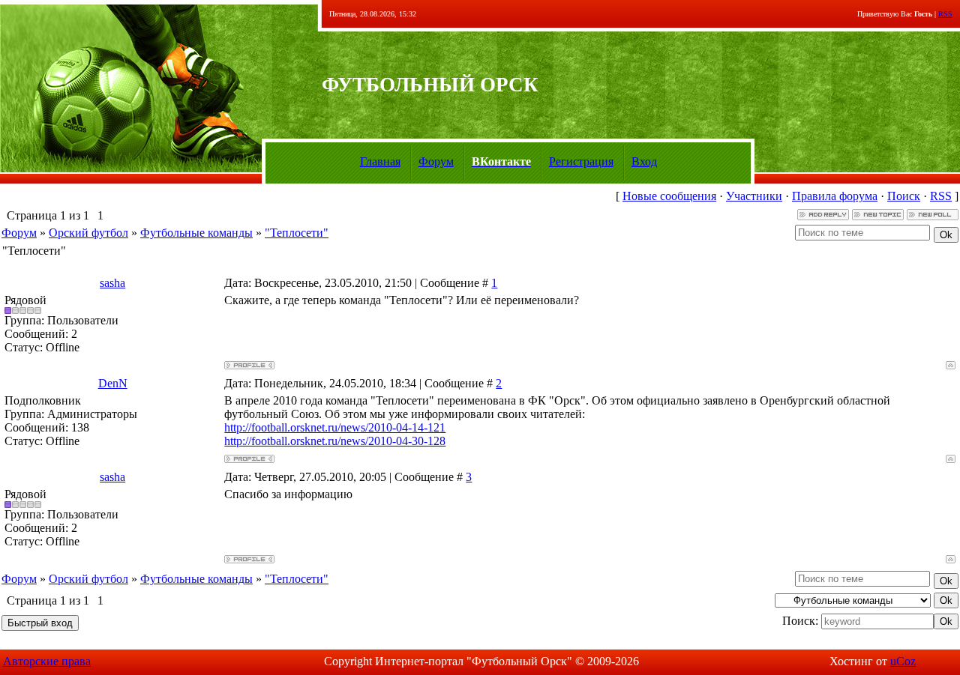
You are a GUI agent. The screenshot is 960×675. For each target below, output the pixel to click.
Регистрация (581, 161)
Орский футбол (88, 232)
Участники (754, 196)
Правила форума (835, 196)
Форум (436, 161)
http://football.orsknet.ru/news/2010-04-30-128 (335, 441)
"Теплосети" (296, 232)
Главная (380, 161)
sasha (112, 282)
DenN (113, 383)
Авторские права (47, 661)
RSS (945, 14)
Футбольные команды (196, 232)
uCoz (903, 661)
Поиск (903, 196)
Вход (644, 161)
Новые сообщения (669, 196)
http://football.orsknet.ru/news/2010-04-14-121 (335, 427)
